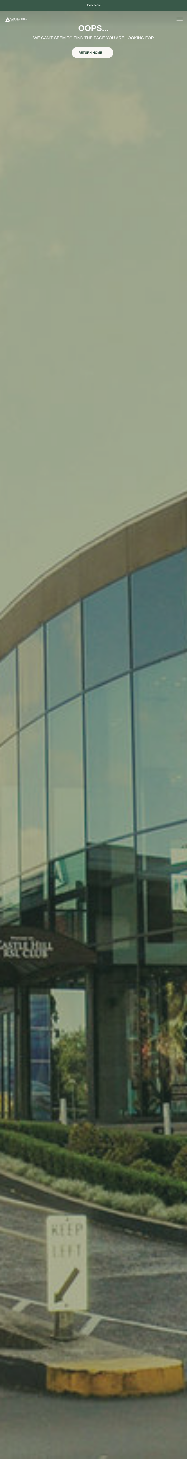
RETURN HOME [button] (90, 52)
